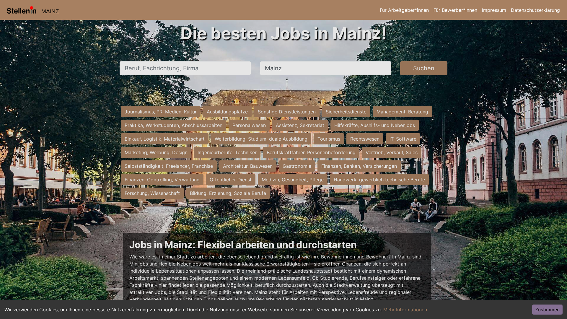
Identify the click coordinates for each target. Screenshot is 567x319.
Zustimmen (547, 310)
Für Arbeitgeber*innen (404, 10)
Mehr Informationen (405, 310)
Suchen (423, 68)
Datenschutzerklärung (535, 10)
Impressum (494, 10)
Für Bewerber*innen (455, 10)
